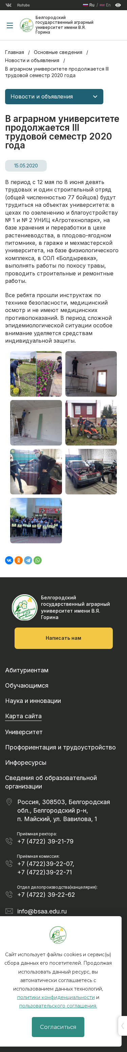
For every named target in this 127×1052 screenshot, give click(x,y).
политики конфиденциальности (56, 997)
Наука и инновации (33, 700)
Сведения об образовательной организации (51, 782)
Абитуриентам (26, 670)
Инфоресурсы (25, 762)
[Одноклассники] (19, 560)
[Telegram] (28, 560)
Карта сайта (23, 716)
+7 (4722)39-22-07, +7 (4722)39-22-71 (45, 868)
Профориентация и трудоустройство (60, 747)
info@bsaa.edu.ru (42, 911)
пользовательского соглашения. (58, 1006)
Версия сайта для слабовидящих (118, 5)
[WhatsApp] (38, 560)
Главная (14, 52)
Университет (24, 732)
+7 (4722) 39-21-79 (45, 841)
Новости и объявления (32, 60)
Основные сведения (58, 52)
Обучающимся (26, 685)
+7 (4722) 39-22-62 (46, 894)
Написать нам (63, 638)
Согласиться (58, 1026)
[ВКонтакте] (9, 560)
